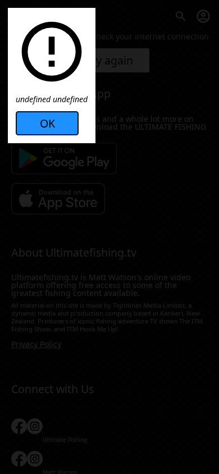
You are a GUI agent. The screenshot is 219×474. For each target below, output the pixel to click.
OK (47, 123)
